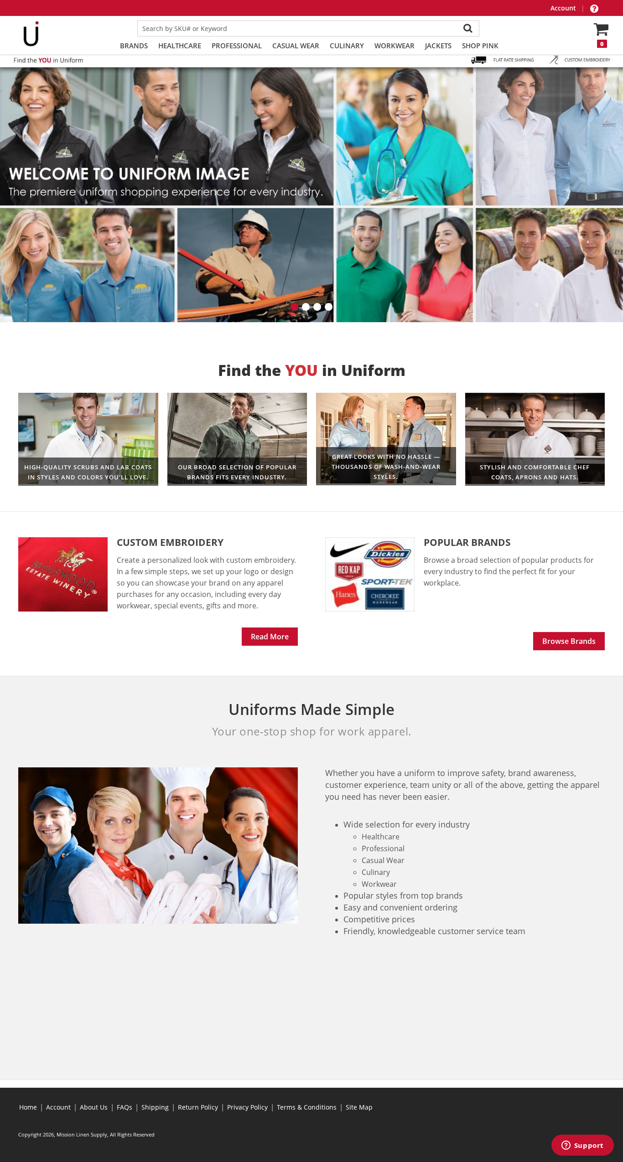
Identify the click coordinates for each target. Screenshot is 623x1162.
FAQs (124, 1107)
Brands (134, 45)
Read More (270, 636)
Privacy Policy (247, 1107)
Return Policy (198, 1107)
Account (564, 8)
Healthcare (179, 45)
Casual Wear (295, 45)
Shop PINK (480, 45)
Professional (237, 45)
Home (28, 1107)
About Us (94, 1107)
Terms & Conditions (307, 1107)
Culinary (347, 45)
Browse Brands (569, 641)
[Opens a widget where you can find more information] (582, 1146)
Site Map (359, 1107)
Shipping (155, 1107)
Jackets (438, 45)
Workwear (394, 45)
